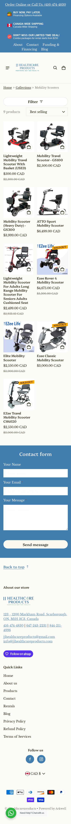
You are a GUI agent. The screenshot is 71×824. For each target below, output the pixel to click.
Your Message (15, 500)
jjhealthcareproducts (22, 808)
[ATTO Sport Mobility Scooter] (52, 202)
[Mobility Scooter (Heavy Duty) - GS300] (18, 202)
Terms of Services (17, 736)
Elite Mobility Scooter (14, 357)
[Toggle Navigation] (7, 68)
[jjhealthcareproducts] (27, 68)
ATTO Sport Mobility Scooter (50, 223)
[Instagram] (41, 759)
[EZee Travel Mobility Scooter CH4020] (18, 394)
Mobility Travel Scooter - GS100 (50, 157)
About (18, 45)
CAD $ (35, 774)
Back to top (13, 566)
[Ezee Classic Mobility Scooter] (52, 336)
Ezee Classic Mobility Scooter (50, 357)
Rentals (9, 706)
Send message (35, 544)
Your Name (12, 464)
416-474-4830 (13, 625)
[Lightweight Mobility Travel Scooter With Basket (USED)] (18, 136)
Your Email (13, 482)
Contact (33, 45)
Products (10, 691)
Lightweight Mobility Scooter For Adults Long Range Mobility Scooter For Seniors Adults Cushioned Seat (16, 290)
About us (10, 683)
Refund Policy (14, 729)
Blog (44, 49)
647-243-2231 (36, 625)
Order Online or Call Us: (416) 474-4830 (35, 4)
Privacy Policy (14, 721)
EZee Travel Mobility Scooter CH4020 (16, 417)
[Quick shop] (28, 147)
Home (7, 87)
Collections (23, 87)
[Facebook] (30, 759)
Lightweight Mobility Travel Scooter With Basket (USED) (15, 161)
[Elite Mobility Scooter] (18, 336)
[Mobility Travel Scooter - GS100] (52, 136)
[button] (55, 68)
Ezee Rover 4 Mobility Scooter (50, 280)
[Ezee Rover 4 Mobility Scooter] (52, 259)
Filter (33, 101)
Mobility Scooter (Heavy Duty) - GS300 (16, 225)
